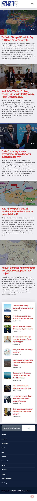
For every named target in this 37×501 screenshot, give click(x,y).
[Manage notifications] (32, 496)
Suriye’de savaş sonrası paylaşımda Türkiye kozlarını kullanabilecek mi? (16, 154)
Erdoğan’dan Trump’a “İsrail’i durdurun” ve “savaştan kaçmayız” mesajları (22, 398)
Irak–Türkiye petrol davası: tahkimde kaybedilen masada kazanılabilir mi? (17, 211)
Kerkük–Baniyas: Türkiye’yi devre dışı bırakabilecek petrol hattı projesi (18, 270)
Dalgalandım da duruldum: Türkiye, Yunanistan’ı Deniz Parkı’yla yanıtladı (22, 375)
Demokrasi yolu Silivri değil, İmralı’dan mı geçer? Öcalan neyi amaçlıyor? (22, 339)
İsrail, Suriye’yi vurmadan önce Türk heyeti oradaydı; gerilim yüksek (23, 362)
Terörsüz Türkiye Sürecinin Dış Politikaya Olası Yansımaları (17, 39)
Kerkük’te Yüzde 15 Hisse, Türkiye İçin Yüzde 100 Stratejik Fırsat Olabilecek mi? (18, 94)
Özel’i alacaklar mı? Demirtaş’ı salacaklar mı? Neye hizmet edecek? (23, 411)
